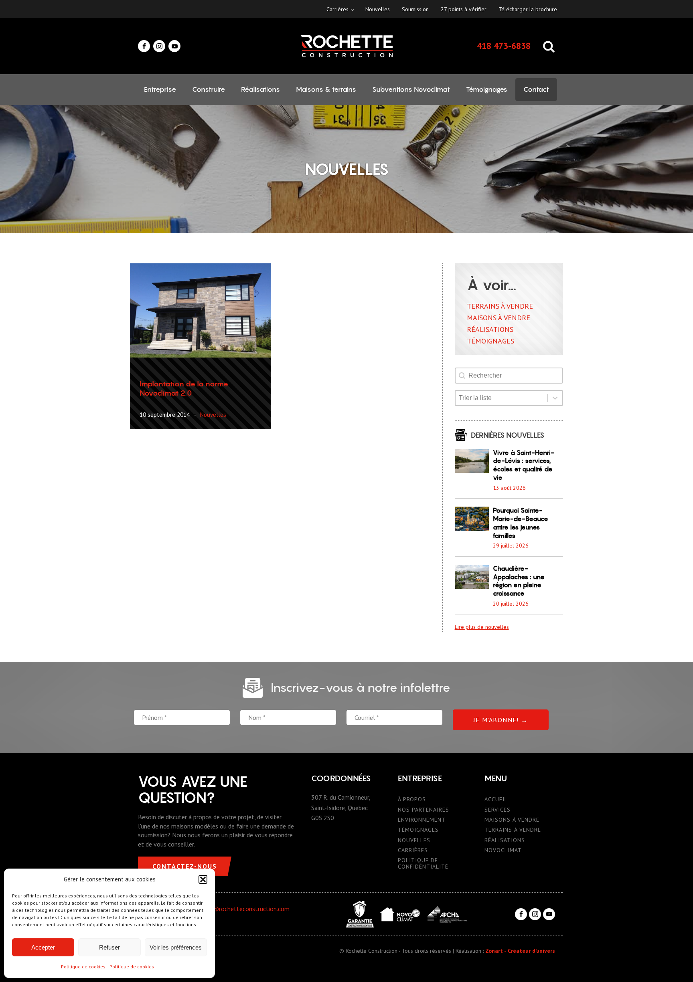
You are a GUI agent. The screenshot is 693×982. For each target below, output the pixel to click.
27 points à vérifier (463, 9)
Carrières (337, 9)
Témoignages (486, 89)
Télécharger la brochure (527, 9)
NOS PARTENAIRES (423, 810)
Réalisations (260, 89)
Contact (536, 89)
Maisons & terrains (326, 89)
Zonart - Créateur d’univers (520, 950)
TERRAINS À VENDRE (512, 830)
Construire (208, 89)
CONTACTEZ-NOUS (184, 866)
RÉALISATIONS (504, 840)
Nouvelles (377, 9)
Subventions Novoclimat (411, 89)
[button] (203, 879)
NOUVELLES (414, 840)
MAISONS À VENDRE (511, 820)
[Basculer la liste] (555, 398)
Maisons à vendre (498, 317)
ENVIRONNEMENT (422, 820)
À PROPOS (412, 799)
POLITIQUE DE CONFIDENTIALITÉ (423, 863)
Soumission (415, 9)
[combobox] (501, 398)
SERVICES (497, 810)
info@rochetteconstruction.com (245, 909)
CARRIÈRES (413, 850)
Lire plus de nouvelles (482, 626)
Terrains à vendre (500, 306)
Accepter (43, 947)
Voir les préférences (176, 947)
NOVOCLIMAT (503, 850)
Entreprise (160, 89)
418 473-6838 (504, 45)
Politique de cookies (83, 967)
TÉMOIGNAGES (418, 830)
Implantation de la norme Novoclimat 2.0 (184, 388)
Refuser (109, 947)
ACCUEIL (496, 799)
